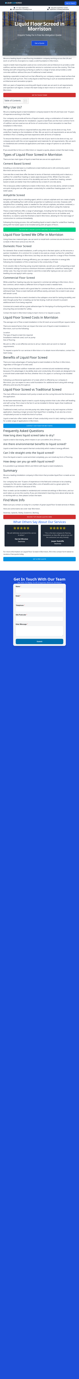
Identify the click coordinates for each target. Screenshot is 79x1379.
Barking (36, 513)
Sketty (20, 513)
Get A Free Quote (39, 559)
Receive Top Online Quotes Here (39, 517)
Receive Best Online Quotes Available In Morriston (39, 230)
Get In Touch (70, 3)
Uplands (14, 513)
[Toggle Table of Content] (24, 101)
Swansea (6, 513)
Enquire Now (39, 565)
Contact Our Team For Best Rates (40, 426)
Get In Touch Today (39, 95)
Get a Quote (39, 43)
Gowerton (28, 513)
